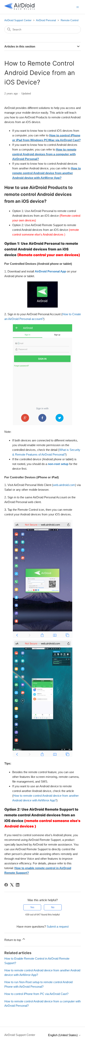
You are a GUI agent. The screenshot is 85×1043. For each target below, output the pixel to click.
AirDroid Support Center (17, 20)
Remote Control (69, 20)
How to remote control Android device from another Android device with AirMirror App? (46, 173)
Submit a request (58, 926)
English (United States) (63, 1035)
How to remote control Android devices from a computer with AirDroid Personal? (44, 154)
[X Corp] (12, 885)
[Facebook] (6, 885)
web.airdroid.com (64, 485)
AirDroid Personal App (50, 271)
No (52, 907)
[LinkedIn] (17, 885)
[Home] (19, 9)
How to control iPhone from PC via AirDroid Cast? (36, 994)
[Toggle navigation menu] (77, 6)
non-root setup (58, 464)
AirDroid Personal (46, 20)
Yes (32, 907)
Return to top (13, 940)
